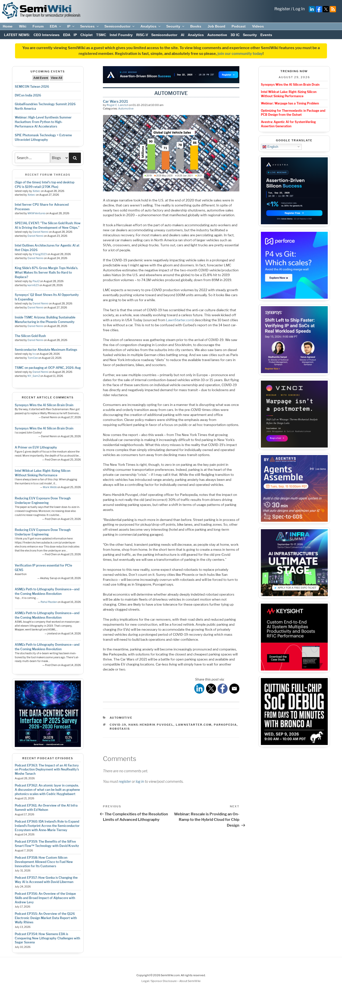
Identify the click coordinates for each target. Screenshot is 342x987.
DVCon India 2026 (28, 95)
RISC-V (142, 35)
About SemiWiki (190, 981)
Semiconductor (117, 26)
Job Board (216, 26)
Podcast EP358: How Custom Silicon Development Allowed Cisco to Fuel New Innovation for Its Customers (44, 862)
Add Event (40, 78)
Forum (38, 26)
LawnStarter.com (179, 320)
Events (266, 35)
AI (182, 35)
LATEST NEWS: (17, 35)
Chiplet (86, 35)
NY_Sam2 (34, 376)
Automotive (217, 35)
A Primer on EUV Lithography (36, 447)
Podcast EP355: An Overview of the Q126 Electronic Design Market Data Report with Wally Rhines (46, 918)
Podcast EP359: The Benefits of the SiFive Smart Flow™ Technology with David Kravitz (47, 844)
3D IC (235, 35)
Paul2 (36, 281)
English (272, 146)
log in (140, 781)
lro (34, 354)
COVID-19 (118, 724)
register (125, 781)
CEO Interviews (47, 35)
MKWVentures (36, 213)
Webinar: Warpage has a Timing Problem (290, 103)
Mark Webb (50, 487)
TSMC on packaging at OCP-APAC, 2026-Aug (48, 368)
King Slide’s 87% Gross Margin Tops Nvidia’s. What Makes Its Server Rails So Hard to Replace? (46, 272)
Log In (299, 9)
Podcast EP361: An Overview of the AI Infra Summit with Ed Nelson (46, 808)
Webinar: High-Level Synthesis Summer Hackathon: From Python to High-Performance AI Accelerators (43, 122)
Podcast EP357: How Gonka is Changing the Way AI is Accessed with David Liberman (46, 880)
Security (173, 26)
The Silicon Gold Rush (30, 336)
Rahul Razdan (49, 602)
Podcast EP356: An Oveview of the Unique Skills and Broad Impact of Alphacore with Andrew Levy (45, 898)
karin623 (33, 285)
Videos (258, 26)
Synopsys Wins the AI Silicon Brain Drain (44, 405)
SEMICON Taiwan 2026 (32, 86)
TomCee (33, 358)
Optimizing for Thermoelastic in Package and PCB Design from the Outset (293, 113)
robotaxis (120, 728)
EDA (53, 26)
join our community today (240, 53)
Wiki (22, 26)
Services (87, 26)
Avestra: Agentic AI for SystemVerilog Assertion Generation (288, 124)
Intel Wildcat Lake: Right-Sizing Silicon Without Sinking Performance (288, 94)
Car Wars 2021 (115, 101)
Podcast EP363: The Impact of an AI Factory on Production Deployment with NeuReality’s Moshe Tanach (47, 769)
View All (56, 78)
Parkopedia (225, 724)
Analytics (148, 26)
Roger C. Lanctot (117, 105)
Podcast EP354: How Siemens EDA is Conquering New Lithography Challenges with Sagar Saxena (47, 938)
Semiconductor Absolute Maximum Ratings (46, 350)
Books (195, 26)
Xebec (36, 191)
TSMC (101, 35)
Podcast (239, 26)
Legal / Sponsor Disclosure (159, 981)
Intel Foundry (121, 35)
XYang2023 (40, 254)
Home (8, 26)
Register (282, 9)
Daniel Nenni (40, 232)
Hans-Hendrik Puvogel (151, 724)
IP (68, 26)
